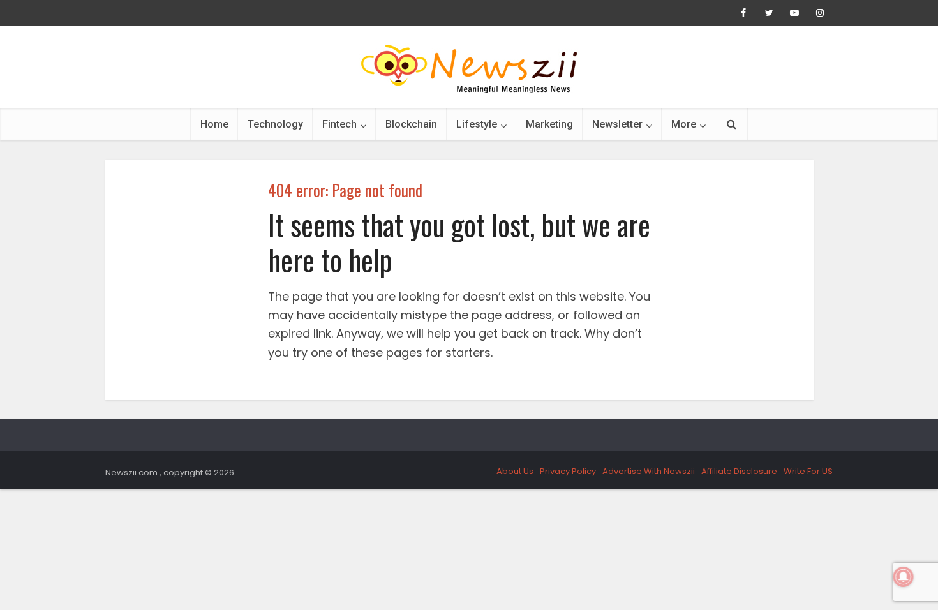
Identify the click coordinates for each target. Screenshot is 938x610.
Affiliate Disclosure (739, 471)
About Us (514, 471)
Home (214, 124)
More (683, 124)
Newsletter (617, 124)
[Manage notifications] (903, 577)
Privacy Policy (568, 471)
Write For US (808, 471)
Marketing (549, 124)
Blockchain (411, 124)
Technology (275, 124)
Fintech (339, 124)
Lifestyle (476, 124)
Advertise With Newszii (648, 471)
